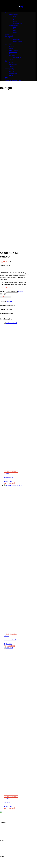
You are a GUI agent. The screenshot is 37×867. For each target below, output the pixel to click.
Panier (6, 831)
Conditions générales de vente (13, 833)
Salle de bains (8, 850)
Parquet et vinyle (9, 848)
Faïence (9, 301)
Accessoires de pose (10, 845)
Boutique (7, 828)
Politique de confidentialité (12, 835)
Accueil (6, 826)
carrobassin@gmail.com (11, 862)
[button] (9, 483)
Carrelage (7, 846)
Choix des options (11, 471)
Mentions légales (9, 837)
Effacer (20, 291)
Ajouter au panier (5, 297)
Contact (6, 829)
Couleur (2, 291)
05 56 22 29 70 (8, 860)
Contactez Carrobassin (11, 863)
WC (5, 852)
